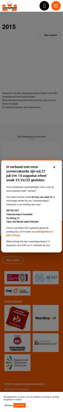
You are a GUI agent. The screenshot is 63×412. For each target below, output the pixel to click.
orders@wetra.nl (43, 231)
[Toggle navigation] (56, 6)
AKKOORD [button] (19, 405)
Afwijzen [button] (8, 405)
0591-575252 (13, 235)
